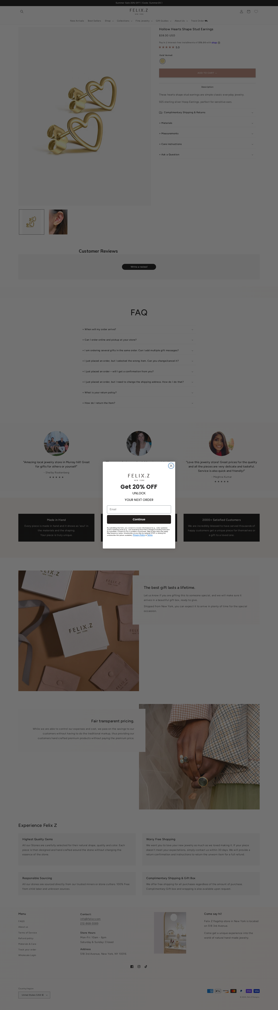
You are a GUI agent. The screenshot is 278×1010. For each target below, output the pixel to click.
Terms (150, 535)
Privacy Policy (139, 535)
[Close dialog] (171, 466)
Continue (139, 519)
